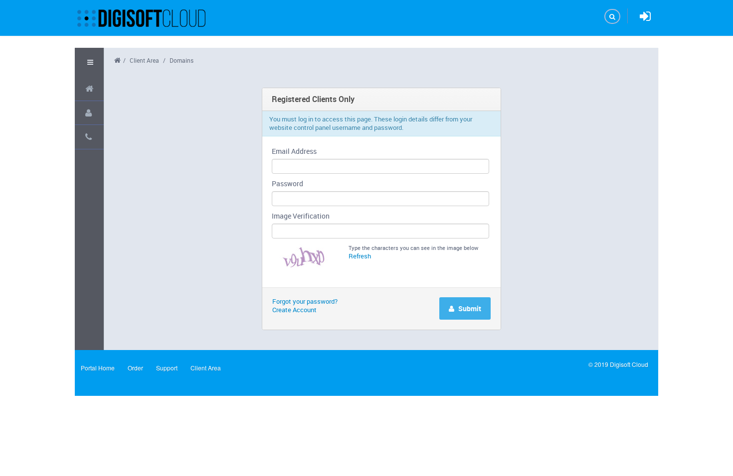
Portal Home (98, 367)
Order (135, 367)
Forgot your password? (305, 301)
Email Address (294, 151)
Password (287, 183)
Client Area (144, 60)
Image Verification (301, 216)
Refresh (360, 255)
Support (167, 367)
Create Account (294, 309)
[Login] (645, 16)
